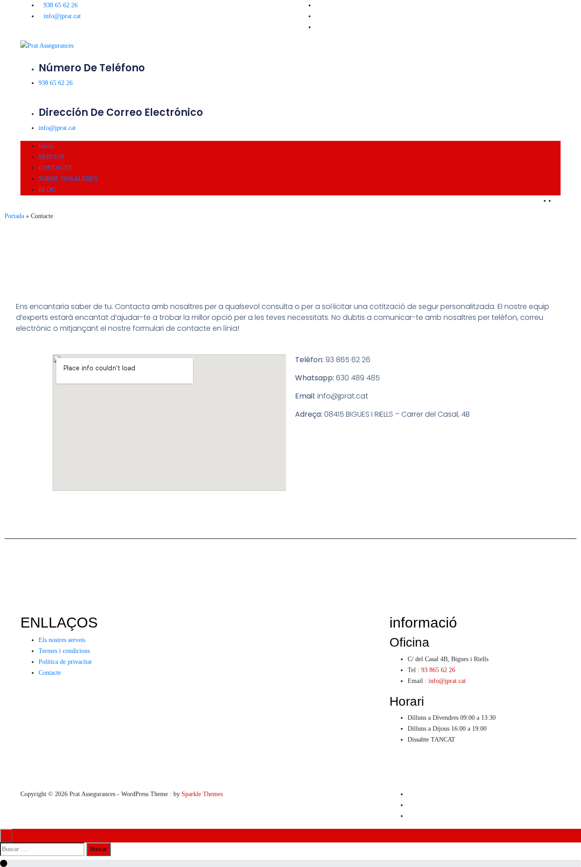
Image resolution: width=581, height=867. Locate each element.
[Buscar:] (42, 849)
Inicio (46, 146)
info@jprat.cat (62, 16)
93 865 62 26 (438, 670)
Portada (14, 216)
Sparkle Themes (202, 794)
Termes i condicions (64, 651)
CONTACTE (55, 167)
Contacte (50, 672)
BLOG (47, 189)
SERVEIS (51, 157)
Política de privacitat (65, 661)
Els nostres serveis (62, 640)
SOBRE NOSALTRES (68, 178)
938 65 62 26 (61, 5)
